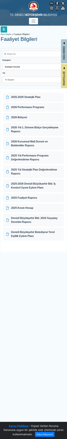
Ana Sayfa (6, 34)
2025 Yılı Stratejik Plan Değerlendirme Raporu (34, 171)
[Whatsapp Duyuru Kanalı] (57, 7)
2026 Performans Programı (27, 107)
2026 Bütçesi (19, 117)
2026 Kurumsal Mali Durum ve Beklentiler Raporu (29, 143)
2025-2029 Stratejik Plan (25, 97)
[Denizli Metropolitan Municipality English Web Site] (51, 3)
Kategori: (6, 60)
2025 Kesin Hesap (22, 208)
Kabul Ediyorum (44, 434)
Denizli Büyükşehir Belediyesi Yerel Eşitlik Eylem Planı (33, 234)
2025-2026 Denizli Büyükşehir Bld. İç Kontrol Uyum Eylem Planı (33, 185)
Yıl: (3, 73)
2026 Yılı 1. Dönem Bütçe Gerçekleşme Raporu (34, 129)
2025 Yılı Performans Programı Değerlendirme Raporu (29, 157)
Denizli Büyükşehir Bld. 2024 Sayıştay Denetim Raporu (34, 220)
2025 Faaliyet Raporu (24, 197)
